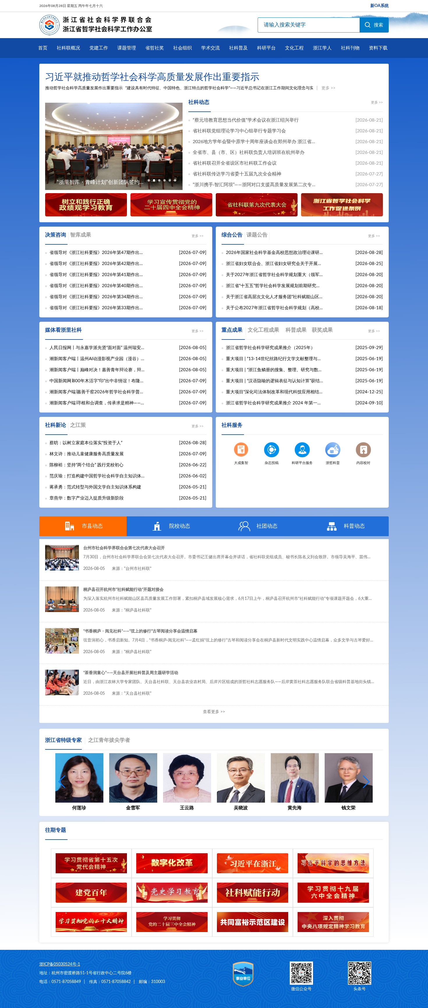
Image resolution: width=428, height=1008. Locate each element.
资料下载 (378, 48)
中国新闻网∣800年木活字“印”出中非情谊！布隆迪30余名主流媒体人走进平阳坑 (98, 381)
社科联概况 (68, 48)
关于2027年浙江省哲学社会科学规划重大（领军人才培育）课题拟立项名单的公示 (274, 275)
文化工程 (294, 48)
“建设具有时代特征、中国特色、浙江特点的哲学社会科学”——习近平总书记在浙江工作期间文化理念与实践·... (204, 88)
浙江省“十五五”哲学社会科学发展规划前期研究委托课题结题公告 (274, 286)
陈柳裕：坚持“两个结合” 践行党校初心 (86, 465)
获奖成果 (322, 330)
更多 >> (328, 88)
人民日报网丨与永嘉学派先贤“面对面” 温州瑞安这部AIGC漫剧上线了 (98, 348)
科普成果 (296, 330)
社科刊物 (350, 48)
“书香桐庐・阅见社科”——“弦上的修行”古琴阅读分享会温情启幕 (140, 631)
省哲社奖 (154, 48)
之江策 (78, 425)
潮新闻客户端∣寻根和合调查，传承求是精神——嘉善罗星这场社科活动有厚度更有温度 (98, 403)
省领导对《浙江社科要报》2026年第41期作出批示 (98, 275)
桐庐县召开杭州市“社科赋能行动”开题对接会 (123, 590)
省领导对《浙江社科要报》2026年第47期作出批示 (98, 252)
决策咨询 (55, 235)
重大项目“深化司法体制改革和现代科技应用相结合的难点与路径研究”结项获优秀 (274, 392)
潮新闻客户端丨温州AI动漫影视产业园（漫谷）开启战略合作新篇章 (98, 359)
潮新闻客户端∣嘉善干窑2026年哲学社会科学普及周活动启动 (98, 392)
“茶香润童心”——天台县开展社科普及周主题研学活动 (130, 673)
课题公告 (257, 235)
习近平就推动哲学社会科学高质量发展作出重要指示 (152, 77)
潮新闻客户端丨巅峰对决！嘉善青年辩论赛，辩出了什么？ (98, 370)
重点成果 (232, 330)
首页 (42, 48)
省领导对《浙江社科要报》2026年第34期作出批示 (98, 297)
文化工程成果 (263, 330)
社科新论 (55, 425)
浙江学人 (322, 48)
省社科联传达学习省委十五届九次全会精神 (237, 174)
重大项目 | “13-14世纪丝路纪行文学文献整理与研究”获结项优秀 (274, 359)
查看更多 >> (214, 712)
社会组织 (182, 48)
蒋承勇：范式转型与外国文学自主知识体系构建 (95, 487)
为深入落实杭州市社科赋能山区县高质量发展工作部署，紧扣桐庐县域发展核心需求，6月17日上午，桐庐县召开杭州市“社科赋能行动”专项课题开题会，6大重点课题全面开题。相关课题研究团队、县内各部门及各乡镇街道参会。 (228, 599)
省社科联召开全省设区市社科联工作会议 (235, 163)
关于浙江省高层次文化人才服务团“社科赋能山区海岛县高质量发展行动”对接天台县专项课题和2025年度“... (274, 297)
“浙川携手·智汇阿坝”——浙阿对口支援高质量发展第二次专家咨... (256, 184)
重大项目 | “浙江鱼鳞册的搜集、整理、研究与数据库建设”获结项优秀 (274, 370)
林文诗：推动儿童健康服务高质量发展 (86, 454)
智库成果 (80, 235)
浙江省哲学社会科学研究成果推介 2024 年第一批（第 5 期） (274, 403)
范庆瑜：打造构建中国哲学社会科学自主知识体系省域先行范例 (98, 476)
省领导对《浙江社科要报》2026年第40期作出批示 (98, 286)
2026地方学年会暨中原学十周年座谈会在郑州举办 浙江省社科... (256, 141)
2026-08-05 (117, 569)
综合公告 (232, 235)
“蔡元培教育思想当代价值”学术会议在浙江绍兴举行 (246, 120)
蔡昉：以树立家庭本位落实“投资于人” (85, 443)
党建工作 (98, 48)
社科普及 (238, 48)
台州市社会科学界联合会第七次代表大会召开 (124, 548)
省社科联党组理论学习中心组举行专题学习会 (239, 131)
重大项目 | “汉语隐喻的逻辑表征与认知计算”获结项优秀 (274, 381)
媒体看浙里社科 (63, 330)
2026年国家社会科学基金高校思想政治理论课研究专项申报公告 (274, 252)
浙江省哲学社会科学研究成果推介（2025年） (270, 348)
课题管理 (126, 48)
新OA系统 (379, 6)
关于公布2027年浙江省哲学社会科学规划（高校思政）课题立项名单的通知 (274, 308)
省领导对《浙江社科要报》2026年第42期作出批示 (98, 264)
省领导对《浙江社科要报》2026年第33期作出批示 (98, 308)
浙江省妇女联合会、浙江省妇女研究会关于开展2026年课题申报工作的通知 (274, 264)
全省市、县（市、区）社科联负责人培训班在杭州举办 (249, 152)
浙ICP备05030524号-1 (59, 964)
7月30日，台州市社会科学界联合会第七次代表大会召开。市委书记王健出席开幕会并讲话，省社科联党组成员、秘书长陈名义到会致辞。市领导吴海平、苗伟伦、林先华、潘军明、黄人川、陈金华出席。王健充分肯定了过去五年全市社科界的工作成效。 (228, 557)
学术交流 (210, 48)
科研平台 (266, 48)
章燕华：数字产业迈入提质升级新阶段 (86, 498)
